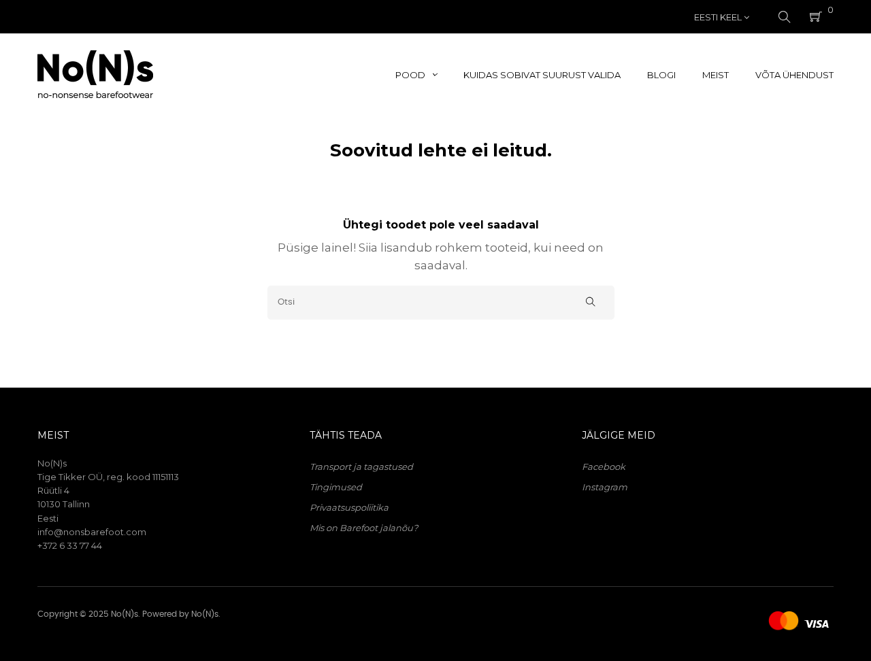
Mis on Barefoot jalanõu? (364, 527)
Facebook (603, 466)
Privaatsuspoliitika (349, 507)
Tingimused (336, 486)
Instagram (604, 486)
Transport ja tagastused (361, 466)
